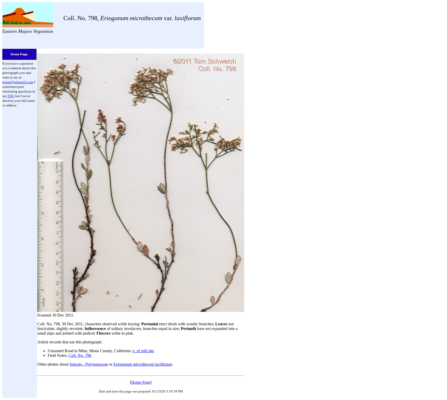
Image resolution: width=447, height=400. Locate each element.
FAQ (11, 96)
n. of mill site (143, 351)
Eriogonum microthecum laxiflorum (143, 364)
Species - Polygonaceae (89, 364)
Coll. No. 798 (80, 355)
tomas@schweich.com (17, 82)
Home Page (140, 382)
